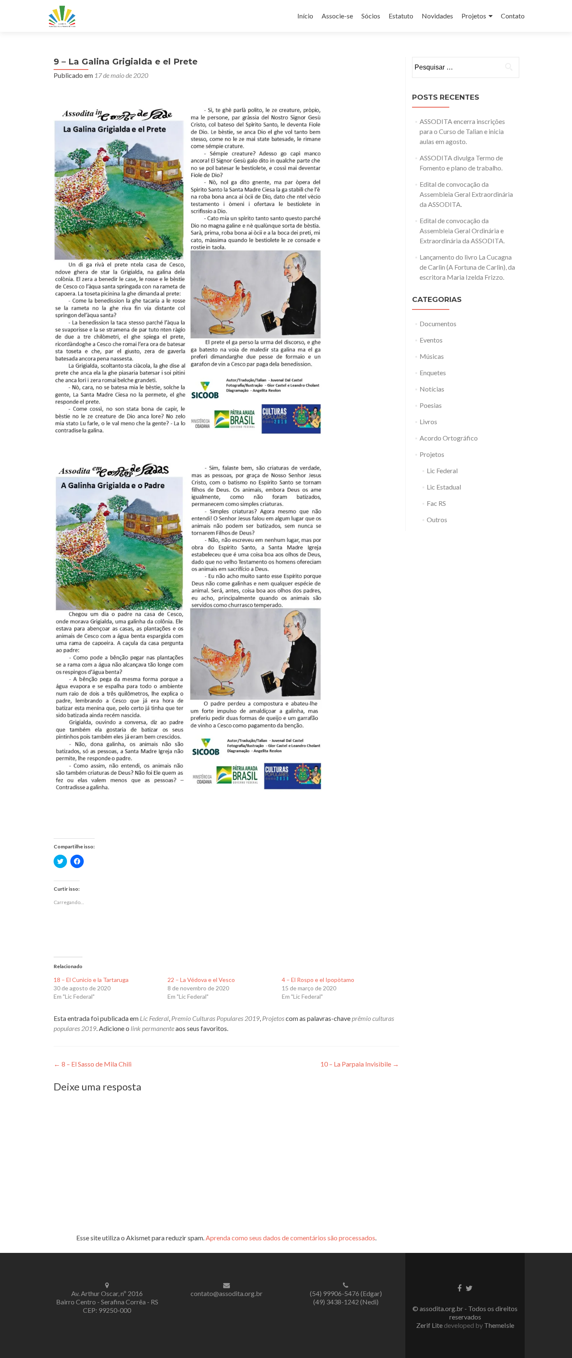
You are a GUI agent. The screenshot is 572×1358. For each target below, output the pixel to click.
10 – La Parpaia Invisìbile (359, 1064)
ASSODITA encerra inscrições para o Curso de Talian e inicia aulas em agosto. (462, 131)
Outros (437, 519)
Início (305, 16)
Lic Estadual (444, 487)
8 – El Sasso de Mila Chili (92, 1064)
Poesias (431, 405)
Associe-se (337, 16)
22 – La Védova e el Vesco (201, 979)
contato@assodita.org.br (227, 1293)
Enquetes (433, 372)
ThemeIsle (499, 1325)
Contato (513, 16)
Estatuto (401, 16)
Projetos (473, 16)
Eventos (431, 340)
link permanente (152, 1028)
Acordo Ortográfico (449, 438)
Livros (428, 421)
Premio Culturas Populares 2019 (215, 1018)
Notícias (432, 389)
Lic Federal (154, 1018)
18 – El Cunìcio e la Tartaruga (91, 979)
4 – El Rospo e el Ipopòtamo (318, 979)
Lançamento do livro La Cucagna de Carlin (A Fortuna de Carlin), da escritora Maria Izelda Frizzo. (467, 267)
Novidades (437, 16)
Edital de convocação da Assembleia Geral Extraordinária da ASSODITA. (466, 194)
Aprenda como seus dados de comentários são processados (290, 1238)
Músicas (432, 356)
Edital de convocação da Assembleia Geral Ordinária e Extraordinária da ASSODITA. (462, 230)
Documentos (438, 323)
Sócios (370, 16)
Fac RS (436, 503)
